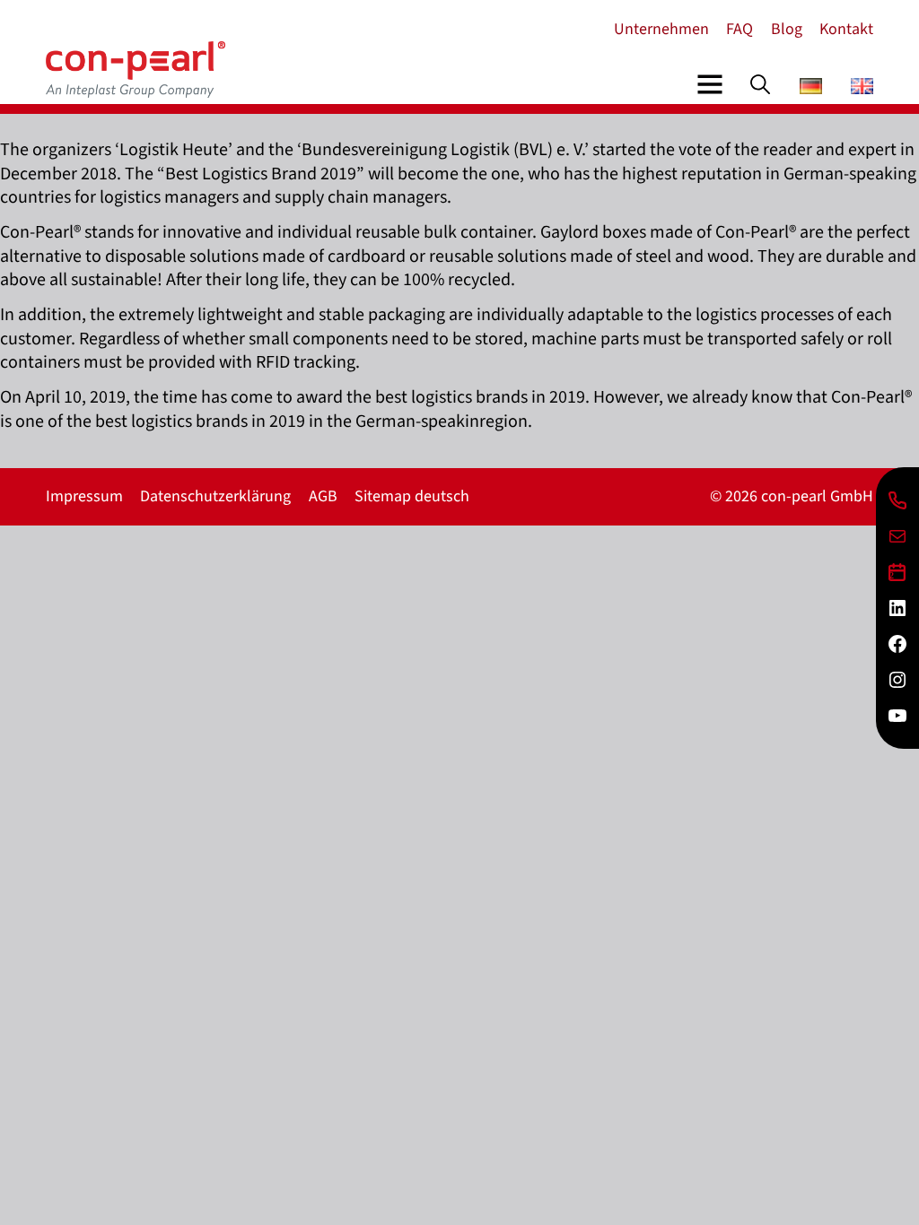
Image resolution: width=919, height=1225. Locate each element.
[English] (862, 88)
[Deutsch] (811, 88)
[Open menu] (709, 84)
